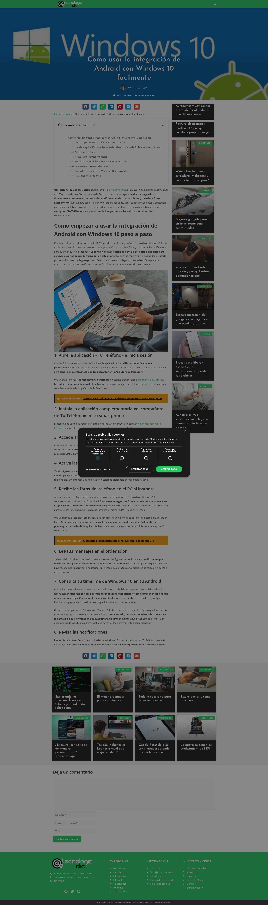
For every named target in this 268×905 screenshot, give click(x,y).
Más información (165, 442)
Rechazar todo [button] (140, 469)
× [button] (185, 431)
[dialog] (134, 452)
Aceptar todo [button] (169, 469)
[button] (98, 469)
